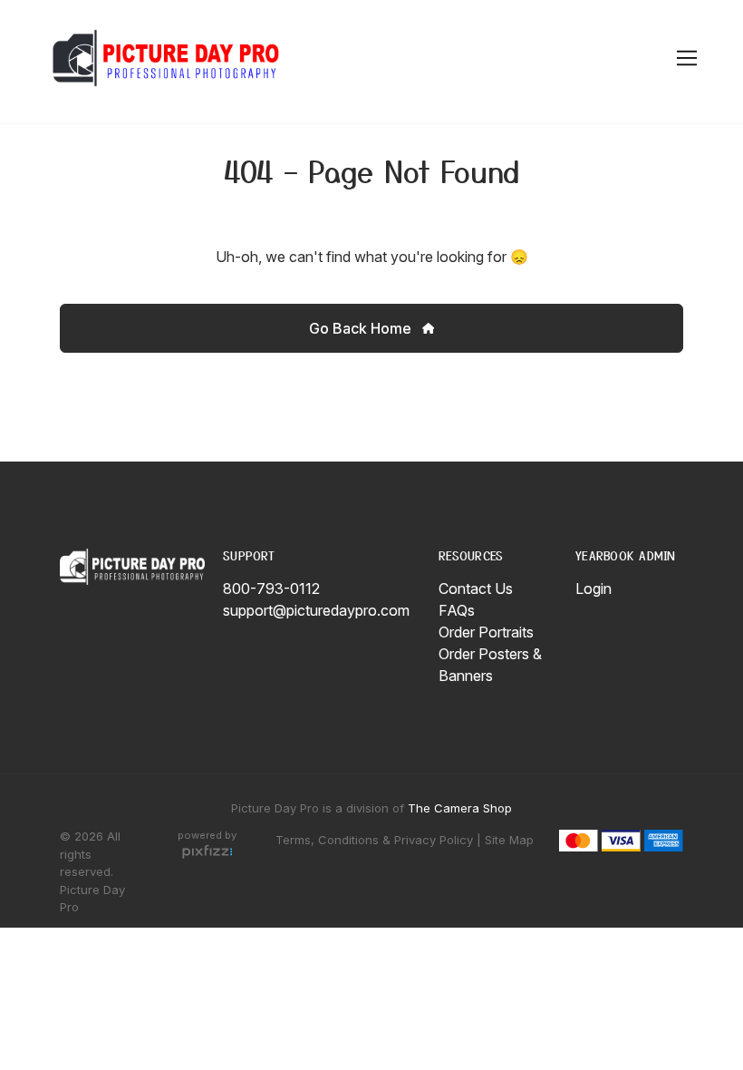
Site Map (509, 839)
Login (593, 588)
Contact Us (476, 588)
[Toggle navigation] (684, 58)
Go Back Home (362, 328)
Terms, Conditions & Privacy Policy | (378, 839)
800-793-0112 (271, 588)
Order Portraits (486, 632)
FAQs (457, 610)
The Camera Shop (460, 808)
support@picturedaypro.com (316, 610)
